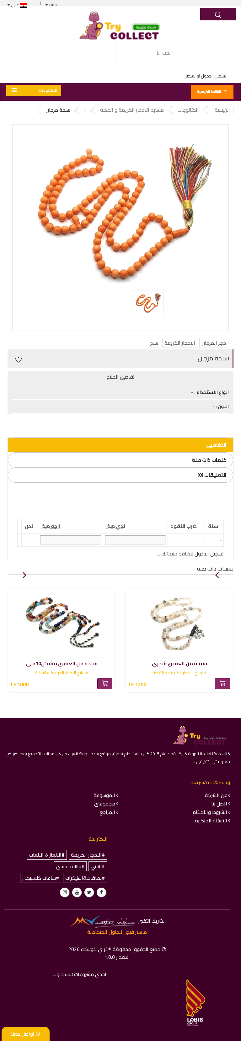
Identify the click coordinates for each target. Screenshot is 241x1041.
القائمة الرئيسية (209, 91)
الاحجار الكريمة (179, 343)
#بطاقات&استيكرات (85, 878)
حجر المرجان (213, 343)
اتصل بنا (219, 803)
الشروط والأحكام (210, 812)
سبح (154, 343)
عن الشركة (216, 795)
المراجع (107, 812)
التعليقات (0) (212, 475)
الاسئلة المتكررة (211, 820)
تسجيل (189, 76)
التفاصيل (216, 444)
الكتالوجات (47, 90)
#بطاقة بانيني (70, 866)
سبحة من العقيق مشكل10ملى (62, 662)
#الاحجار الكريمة (88, 854)
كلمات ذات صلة (209, 460)
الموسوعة (104, 795)
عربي (15, 4)
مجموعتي (104, 803)
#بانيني (98, 866)
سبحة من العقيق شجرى (179, 662)
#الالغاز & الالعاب (47, 854)
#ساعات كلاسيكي (40, 878)
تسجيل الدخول (213, 76)
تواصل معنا (23, 1033)
